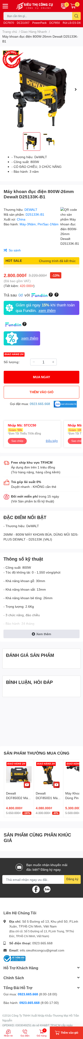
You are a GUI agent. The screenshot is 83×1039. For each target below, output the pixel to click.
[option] (41, 89)
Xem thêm (43, 634)
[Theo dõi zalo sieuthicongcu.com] (47, 889)
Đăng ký (72, 879)
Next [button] (76, 89)
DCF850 (54, 22)
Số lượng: (12, 362)
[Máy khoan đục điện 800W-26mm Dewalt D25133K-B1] (41, 89)
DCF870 (8, 22)
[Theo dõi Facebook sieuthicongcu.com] (36, 889)
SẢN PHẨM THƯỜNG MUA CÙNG (36, 752)
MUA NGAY (41, 377)
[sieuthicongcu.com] (34, 6)
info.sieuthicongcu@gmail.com (42, 950)
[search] (76, 16)
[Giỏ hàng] (73, 6)
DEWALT (30, 209)
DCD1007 (23, 22)
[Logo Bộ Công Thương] (14, 958)
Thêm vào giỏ (41, 392)
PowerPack (39, 22)
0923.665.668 (42, 943)
